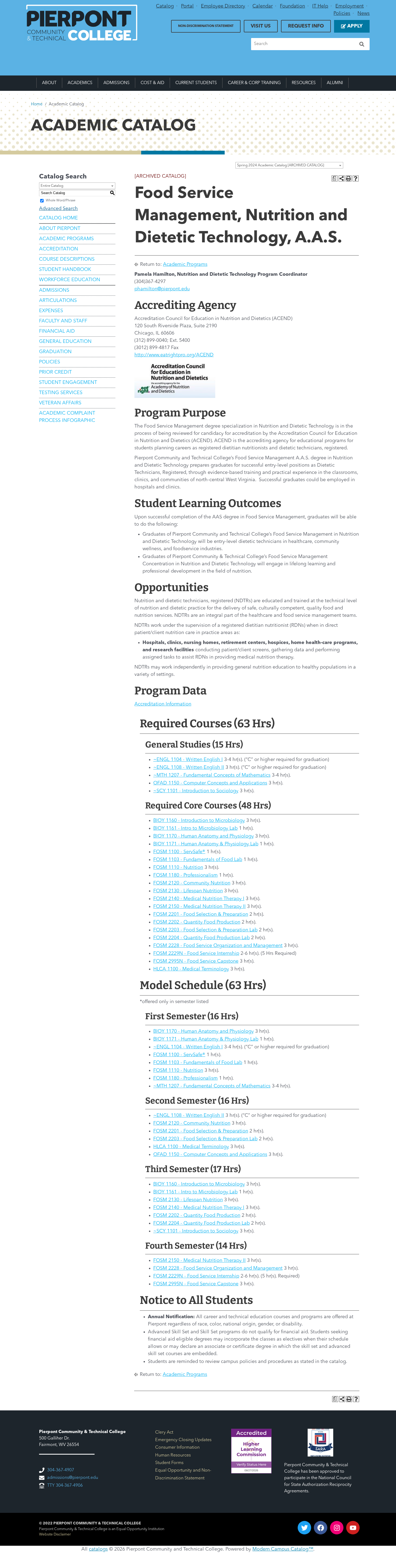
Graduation (55, 351)
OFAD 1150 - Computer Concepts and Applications (210, 783)
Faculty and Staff (63, 321)
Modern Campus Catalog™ (282, 1549)
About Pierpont (59, 228)
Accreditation (58, 249)
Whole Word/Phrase (60, 200)
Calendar (262, 6)
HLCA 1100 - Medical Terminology (191, 969)
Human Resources (173, 1455)
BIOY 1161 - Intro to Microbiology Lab (195, 828)
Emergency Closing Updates (183, 1440)
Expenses (51, 310)
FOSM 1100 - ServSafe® (179, 851)
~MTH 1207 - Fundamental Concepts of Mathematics (211, 775)
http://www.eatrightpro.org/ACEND (174, 355)
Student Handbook (65, 269)
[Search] (362, 44)
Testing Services (60, 392)
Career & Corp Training (254, 83)
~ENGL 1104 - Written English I (188, 759)
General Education (65, 341)
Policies (342, 13)
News (363, 13)
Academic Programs (66, 238)
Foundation (292, 6)
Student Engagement (68, 382)
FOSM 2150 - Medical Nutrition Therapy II (199, 906)
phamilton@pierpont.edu (162, 289)
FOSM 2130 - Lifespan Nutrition (188, 891)
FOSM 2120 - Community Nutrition (191, 883)
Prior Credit (55, 372)
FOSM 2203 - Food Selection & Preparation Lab (205, 930)
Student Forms (169, 1463)
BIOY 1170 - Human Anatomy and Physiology (203, 836)
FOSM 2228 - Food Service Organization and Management (218, 945)
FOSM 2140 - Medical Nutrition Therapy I (198, 898)
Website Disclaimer (55, 1534)
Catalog (165, 6)
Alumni (335, 83)
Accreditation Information (162, 704)
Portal (187, 6)
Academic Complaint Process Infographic (67, 417)
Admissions (116, 83)
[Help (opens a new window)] (356, 178)
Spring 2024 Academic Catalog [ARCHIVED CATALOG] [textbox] (280, 165)
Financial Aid (57, 331)
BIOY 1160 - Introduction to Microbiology (199, 820)
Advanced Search (58, 208)
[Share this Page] (342, 178)
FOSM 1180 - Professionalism (185, 875)
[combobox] (289, 165)
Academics (80, 83)
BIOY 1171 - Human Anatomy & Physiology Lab (205, 844)
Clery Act (164, 1432)
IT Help (320, 6)
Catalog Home (58, 218)
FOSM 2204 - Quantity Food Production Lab (201, 937)
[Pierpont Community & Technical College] (82, 22)
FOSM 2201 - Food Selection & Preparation (200, 914)
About (49, 83)
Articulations (58, 300)
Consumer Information (177, 1447)
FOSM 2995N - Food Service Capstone (195, 961)
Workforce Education (69, 279)
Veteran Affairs (60, 403)
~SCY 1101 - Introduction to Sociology (195, 790)
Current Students (196, 83)
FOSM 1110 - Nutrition (178, 867)
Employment (349, 6)
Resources (304, 83)
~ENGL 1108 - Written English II (188, 767)
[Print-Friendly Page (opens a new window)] (349, 178)
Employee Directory (223, 6)
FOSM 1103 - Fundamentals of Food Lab (197, 859)
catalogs (98, 1549)
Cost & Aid (152, 83)
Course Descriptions (67, 259)
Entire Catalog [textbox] (52, 186)
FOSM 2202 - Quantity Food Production (196, 922)
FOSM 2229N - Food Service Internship (196, 953)
